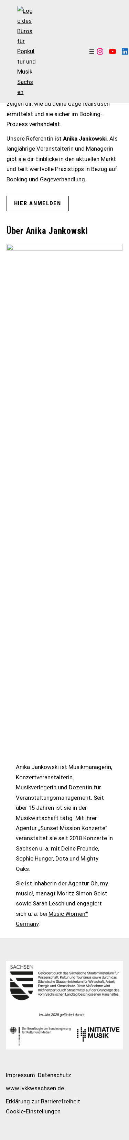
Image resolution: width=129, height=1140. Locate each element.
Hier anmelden (37, 203)
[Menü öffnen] (92, 51)
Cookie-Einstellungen (33, 1111)
